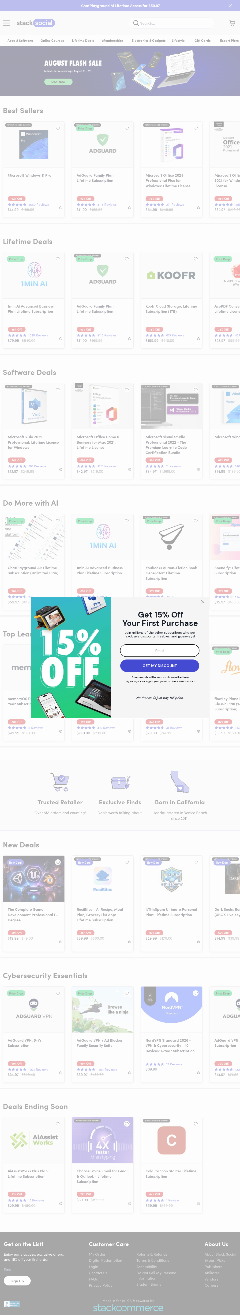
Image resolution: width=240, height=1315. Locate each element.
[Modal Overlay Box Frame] (120, 658)
